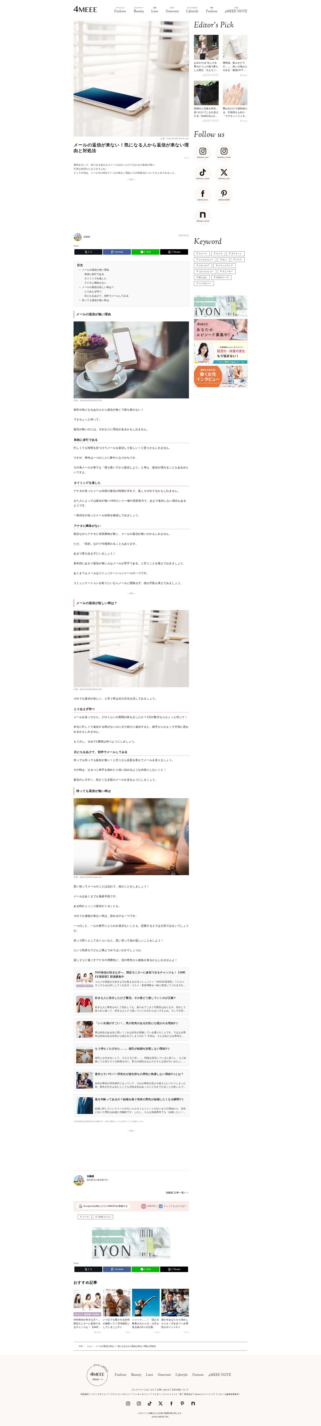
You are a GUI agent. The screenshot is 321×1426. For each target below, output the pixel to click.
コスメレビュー (206, 271)
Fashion (121, 1375)
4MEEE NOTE (219, 1375)
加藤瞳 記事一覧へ (176, 1192)
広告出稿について (180, 1390)
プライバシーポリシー (120, 1394)
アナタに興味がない (95, 282)
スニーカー (227, 271)
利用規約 (85, 1394)
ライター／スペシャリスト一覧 (167, 1394)
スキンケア (204, 265)
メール (86, 1217)
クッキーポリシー (141, 1394)
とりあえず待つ (93, 291)
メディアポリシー (99, 1394)
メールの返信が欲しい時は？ (98, 287)
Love (149, 1375)
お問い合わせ (163, 1390)
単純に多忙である (94, 274)
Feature (198, 1375)
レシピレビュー (206, 259)
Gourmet (164, 1375)
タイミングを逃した (95, 278)
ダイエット (236, 253)
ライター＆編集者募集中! (227, 1394)
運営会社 (188, 1394)
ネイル (219, 253)
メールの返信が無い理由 (95, 269)
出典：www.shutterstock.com (174, 138)
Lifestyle (182, 1375)
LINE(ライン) (104, 1217)
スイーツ (203, 253)
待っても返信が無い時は (95, 300)
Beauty (136, 1375)
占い (224, 259)
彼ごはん (203, 277)
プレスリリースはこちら (143, 1390)
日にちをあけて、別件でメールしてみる (106, 296)
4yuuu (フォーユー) (204, 1394)
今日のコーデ (222, 277)
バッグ (239, 259)
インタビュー (205, 283)
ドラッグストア (225, 265)
